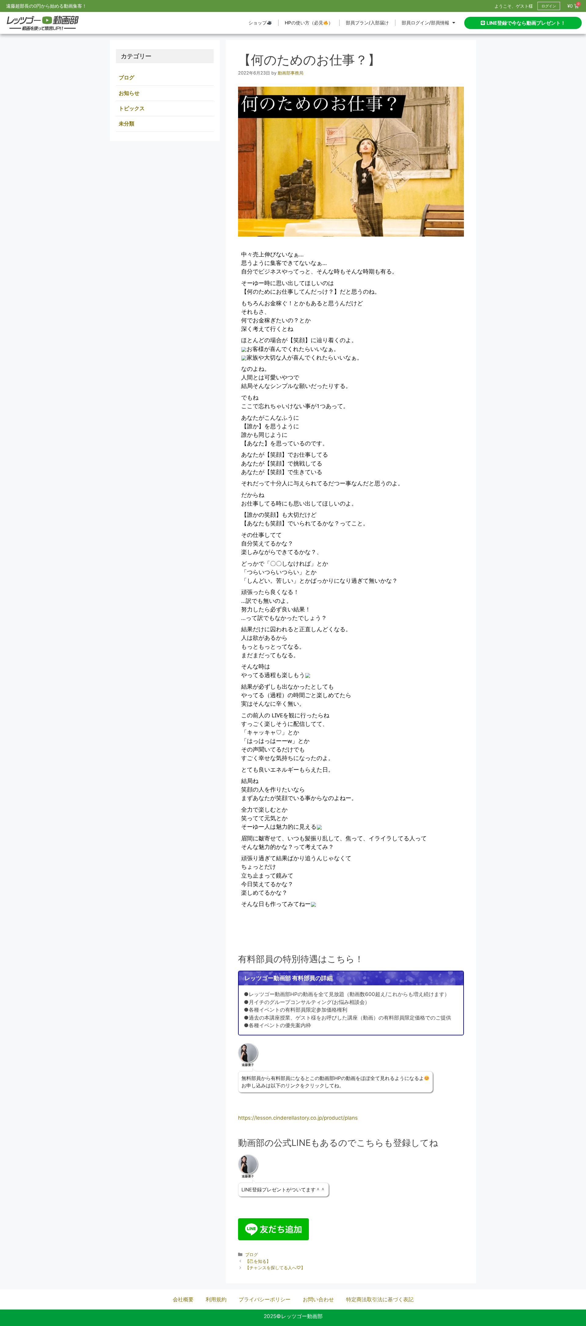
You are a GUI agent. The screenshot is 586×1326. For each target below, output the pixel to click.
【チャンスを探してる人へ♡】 (275, 1267)
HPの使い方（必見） (309, 23)
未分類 (126, 124)
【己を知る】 (258, 1261)
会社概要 (183, 1299)
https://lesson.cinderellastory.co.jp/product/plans (298, 1118)
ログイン (548, 6)
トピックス (132, 108)
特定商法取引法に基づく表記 (380, 1299)
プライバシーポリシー (265, 1299)
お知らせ (129, 93)
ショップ (257, 23)
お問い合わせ (318, 1299)
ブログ (251, 1254)
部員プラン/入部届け (367, 23)
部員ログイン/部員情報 (425, 23)
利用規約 (216, 1299)
